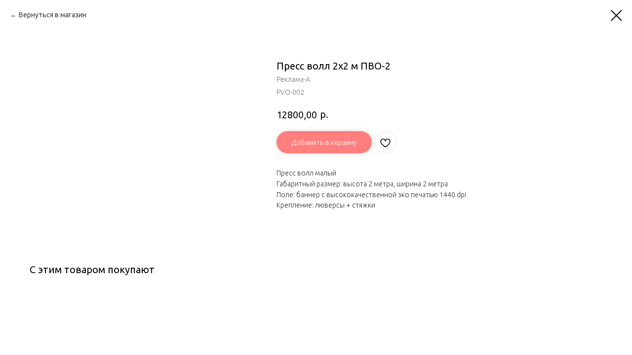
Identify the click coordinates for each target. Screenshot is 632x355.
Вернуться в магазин (52, 15)
